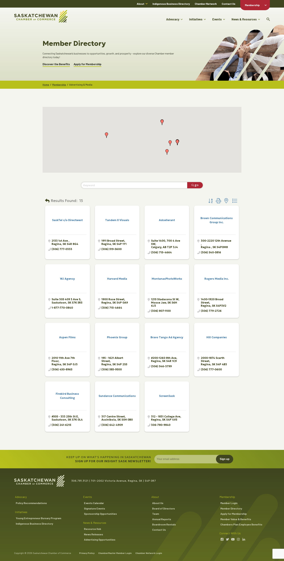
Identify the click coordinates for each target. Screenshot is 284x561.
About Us (157, 503)
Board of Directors (163, 508)
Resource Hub (92, 528)
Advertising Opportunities (99, 539)
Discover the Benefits (56, 64)
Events (217, 19)
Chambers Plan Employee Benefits (241, 524)
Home (46, 84)
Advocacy (172, 19)
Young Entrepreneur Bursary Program (38, 518)
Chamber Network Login (148, 553)
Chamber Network (206, 3)
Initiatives (195, 19)
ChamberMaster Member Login (115, 553)
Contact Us (228, 3)
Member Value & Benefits (235, 519)
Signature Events (94, 508)
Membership (252, 5)
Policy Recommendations (31, 503)
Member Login (228, 503)
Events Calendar (94, 503)
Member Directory (231, 508)
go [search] (197, 185)
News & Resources (244, 19)
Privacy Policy (87, 553)
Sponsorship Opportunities (100, 513)
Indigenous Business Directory (171, 3)
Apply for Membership (87, 64)
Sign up (224, 459)
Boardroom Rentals (164, 524)
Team (155, 513)
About (140, 3)
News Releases (93, 534)
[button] (167, 152)
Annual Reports (161, 519)
